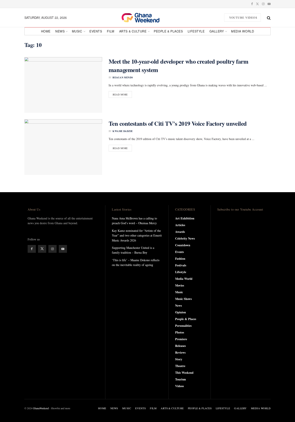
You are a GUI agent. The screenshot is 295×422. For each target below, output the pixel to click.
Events (95, 31)
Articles (180, 225)
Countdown (182, 245)
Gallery (216, 31)
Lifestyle (196, 31)
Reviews (180, 352)
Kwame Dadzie (123, 131)
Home (46, 31)
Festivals (180, 265)
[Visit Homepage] (145, 17)
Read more (122, 94)
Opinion (180, 312)
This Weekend (184, 372)
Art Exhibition (184, 218)
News (60, 31)
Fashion (180, 258)
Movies (179, 285)
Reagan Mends (123, 77)
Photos (179, 332)
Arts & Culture (133, 31)
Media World (242, 31)
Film (110, 31)
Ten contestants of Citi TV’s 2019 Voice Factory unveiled (178, 123)
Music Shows (183, 298)
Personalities (183, 325)
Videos (179, 386)
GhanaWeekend (41, 408)
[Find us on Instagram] (263, 4)
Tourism (180, 379)
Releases (180, 345)
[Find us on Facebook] (252, 4)
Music (77, 31)
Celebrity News (185, 238)
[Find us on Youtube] (269, 4)
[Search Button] (269, 17)
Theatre (180, 366)
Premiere (181, 339)
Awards (180, 231)
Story (178, 359)
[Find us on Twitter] (257, 4)
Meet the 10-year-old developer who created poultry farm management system (178, 65)
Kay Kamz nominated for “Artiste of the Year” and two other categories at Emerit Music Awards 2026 (137, 235)
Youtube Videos (242, 17)
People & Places (168, 31)
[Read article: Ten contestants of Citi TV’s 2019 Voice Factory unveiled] (63, 147)
